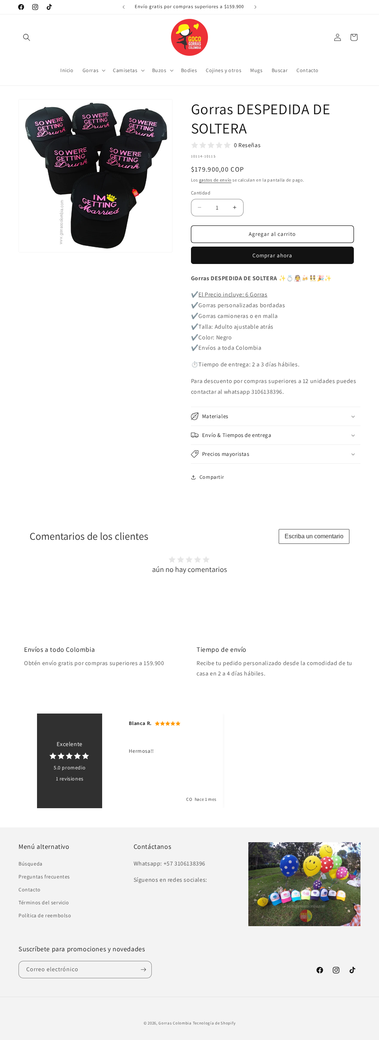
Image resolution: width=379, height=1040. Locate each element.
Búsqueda (31, 863)
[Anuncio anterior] (123, 7)
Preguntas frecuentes (44, 876)
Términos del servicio (44, 902)
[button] (27, 37)
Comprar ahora (272, 255)
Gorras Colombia (175, 1023)
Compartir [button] (211, 477)
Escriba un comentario (314, 536)
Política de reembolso (45, 915)
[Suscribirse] (143, 969)
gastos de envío (215, 180)
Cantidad (200, 193)
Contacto (30, 889)
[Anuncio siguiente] (255, 7)
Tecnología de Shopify (214, 1023)
